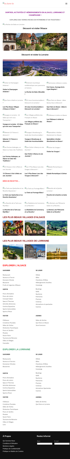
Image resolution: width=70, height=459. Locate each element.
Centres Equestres (9, 306)
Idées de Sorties (41, 320)
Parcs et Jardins (8, 330)
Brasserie (6, 282)
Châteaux (6, 320)
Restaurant (6, 275)
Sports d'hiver (7, 393)
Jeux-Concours (40, 325)
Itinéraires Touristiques (10, 328)
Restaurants (7, 359)
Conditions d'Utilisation (10, 443)
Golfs (37, 291)
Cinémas (38, 302)
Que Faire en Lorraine (43, 404)
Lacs (4, 424)
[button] (66, 3)
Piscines (38, 299)
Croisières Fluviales (9, 323)
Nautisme (39, 294)
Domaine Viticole (8, 280)
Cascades (6, 343)
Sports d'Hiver (7, 311)
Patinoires (39, 296)
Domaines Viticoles (9, 364)
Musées (5, 333)
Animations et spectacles (44, 304)
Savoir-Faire (7, 335)
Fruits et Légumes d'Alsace (11, 285)
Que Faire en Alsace (42, 323)
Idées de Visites (8, 325)
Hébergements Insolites (44, 282)
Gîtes (37, 277)
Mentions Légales (8, 446)
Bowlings (39, 289)
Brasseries (6, 366)
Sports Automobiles (9, 309)
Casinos (38, 307)
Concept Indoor (8, 299)
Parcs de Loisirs (8, 296)
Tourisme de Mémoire (10, 338)
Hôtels (38, 275)
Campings (39, 285)
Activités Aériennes (9, 304)
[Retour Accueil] (8, 3)
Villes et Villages (8, 340)
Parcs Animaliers (8, 294)
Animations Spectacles (43, 388)
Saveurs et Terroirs (9, 361)
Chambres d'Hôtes (42, 280)
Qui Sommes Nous (9, 441)
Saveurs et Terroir (8, 277)
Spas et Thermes (8, 301)
